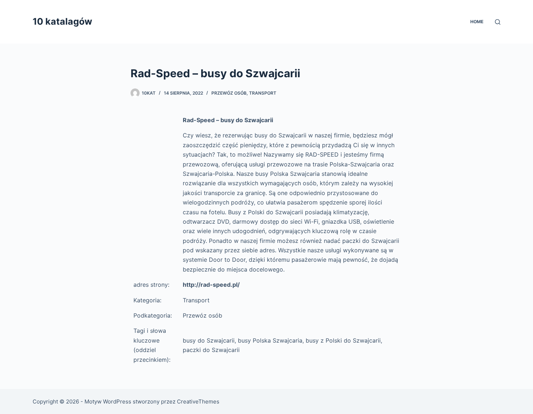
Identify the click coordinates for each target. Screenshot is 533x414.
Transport (262, 93)
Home (476, 21)
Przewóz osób (229, 93)
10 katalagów (62, 21)
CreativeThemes (198, 401)
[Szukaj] (497, 22)
